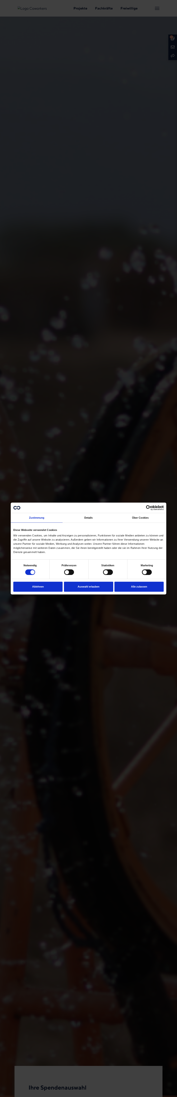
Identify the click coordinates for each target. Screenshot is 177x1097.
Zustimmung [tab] (36, 517)
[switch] (69, 572)
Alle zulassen (139, 586)
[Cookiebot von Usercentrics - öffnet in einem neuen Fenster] (148, 507)
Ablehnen (38, 586)
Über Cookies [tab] (140, 517)
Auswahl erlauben (88, 586)
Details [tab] (88, 517)
